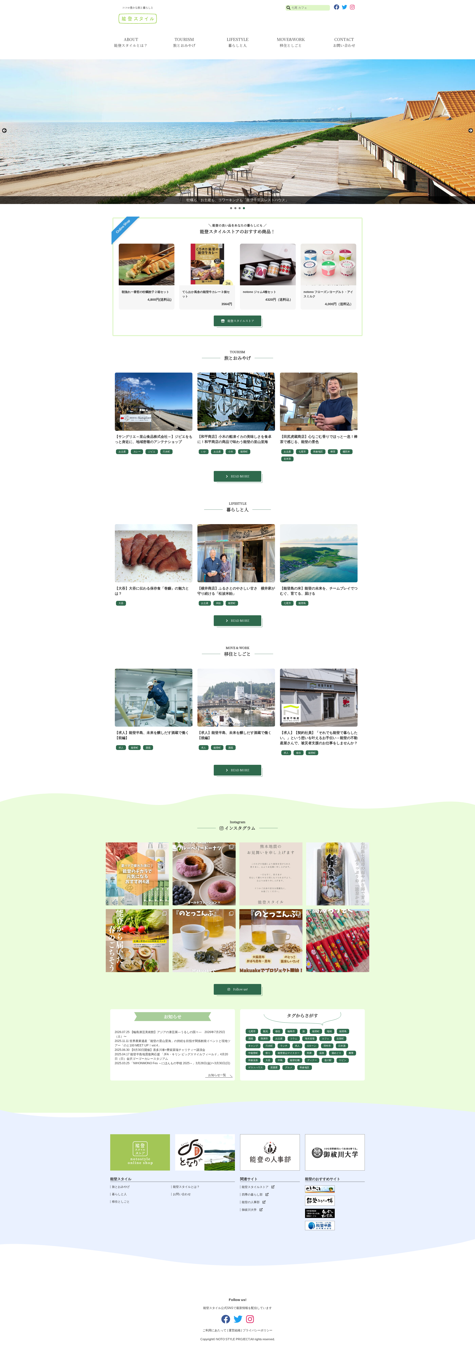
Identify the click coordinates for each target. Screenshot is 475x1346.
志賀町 (340, 1038)
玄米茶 (287, 458)
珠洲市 (264, 1038)
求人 (121, 747)
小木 (230, 451)
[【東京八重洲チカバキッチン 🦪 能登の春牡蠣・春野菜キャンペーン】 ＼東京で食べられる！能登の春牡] (137, 940)
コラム (293, 1038)
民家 (309, 1053)
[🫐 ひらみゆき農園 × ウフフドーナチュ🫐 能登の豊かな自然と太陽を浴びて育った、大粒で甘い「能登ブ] (204, 873)
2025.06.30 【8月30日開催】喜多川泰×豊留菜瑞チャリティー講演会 (160, 1049)
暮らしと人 (119, 1194)
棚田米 (346, 451)
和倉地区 (318, 451)
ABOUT (131, 42)
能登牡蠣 (295, 1060)
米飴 (218, 603)
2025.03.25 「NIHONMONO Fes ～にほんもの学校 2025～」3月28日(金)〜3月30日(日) (172, 1063)
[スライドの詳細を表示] (237, 131)
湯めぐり (336, 1053)
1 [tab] (231, 208)
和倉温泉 (253, 1060)
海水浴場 (310, 1038)
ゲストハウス (255, 1067)
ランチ (283, 1045)
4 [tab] (244, 208)
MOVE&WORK (291, 42)
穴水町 (166, 451)
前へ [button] (4, 131)
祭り (268, 1053)
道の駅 (328, 1060)
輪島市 (291, 1031)
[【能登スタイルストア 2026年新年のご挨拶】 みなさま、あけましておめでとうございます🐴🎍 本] (204, 940)
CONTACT (344, 42)
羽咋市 (327, 1045)
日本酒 (341, 1045)
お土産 (122, 451)
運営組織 (234, 1330)
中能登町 (253, 1053)
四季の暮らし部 (252, 1194)
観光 (265, 1031)
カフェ (325, 1038)
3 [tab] (240, 208)
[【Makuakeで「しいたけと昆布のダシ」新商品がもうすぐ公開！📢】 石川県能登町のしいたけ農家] (270, 940)
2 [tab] (235, 208)
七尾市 (302, 451)
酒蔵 (148, 747)
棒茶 (332, 451)
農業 (351, 1053)
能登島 (302, 603)
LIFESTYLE (237, 42)
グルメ (288, 1067)
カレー (137, 451)
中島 (280, 1060)
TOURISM (184, 42)
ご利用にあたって (214, 1330)
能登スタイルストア (255, 1187)
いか (203, 451)
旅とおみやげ (121, 1186)
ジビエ (151, 451)
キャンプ (253, 1045)
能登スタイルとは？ (186, 1186)
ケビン (342, 1060)
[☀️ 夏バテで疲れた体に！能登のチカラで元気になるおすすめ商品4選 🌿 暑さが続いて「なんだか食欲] (137, 873)
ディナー (312, 1060)
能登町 (244, 451)
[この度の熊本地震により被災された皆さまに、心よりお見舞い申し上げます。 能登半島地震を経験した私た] (270, 873)
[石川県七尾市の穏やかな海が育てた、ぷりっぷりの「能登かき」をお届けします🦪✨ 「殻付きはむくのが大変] (337, 873)
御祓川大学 (249, 1209)
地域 (329, 1031)
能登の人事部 (251, 1202)
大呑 (121, 603)
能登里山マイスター (288, 1053)
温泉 (321, 1053)
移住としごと (121, 1201)
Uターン (311, 1045)
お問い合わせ (182, 1194)
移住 (298, 752)
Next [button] (470, 131)
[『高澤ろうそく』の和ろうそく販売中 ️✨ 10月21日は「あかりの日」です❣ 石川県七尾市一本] (337, 940)
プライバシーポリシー (257, 1330)
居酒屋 (274, 1067)
